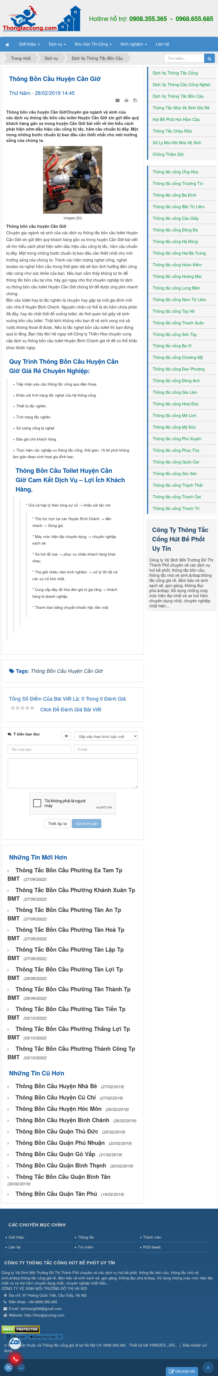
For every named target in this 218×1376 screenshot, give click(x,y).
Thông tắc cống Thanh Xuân (178, 323)
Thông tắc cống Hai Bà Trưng (179, 253)
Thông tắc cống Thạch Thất (178, 485)
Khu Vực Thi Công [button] (92, 44)
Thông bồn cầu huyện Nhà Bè (56, 1086)
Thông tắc (86, 1237)
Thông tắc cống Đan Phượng (179, 369)
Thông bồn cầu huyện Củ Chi (56, 1097)
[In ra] (127, 99)
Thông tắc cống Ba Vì (172, 345)
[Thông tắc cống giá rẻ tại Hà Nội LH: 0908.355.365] (42, 18)
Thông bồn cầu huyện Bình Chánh (62, 1120)
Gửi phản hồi (185, 1371)
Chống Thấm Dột (168, 154)
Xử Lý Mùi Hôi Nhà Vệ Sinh (177, 142)
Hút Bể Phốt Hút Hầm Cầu (176, 119)
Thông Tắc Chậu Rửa (172, 131)
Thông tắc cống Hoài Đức (176, 404)
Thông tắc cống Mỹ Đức (174, 427)
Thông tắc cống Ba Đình (174, 195)
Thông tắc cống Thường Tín (178, 183)
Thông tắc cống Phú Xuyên (177, 438)
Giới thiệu (16, 1237)
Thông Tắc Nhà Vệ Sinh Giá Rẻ (181, 107)
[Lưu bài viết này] (135, 99)
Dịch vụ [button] (56, 44)
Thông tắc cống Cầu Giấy (176, 218)
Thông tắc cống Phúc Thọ (176, 450)
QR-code (18, 1336)
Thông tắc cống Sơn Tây (175, 334)
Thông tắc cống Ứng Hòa (175, 172)
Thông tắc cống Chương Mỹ (178, 357)
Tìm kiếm (85, 1247)
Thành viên (152, 1237)
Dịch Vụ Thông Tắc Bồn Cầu (178, 96)
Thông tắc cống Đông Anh (176, 380)
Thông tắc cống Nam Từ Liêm (179, 299)
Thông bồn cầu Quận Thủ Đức (57, 1131)
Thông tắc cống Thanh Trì (176, 508)
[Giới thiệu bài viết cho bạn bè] (118, 99)
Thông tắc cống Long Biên (176, 288)
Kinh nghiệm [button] (132, 44)
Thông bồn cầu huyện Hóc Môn (59, 1108)
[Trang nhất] (7, 44)
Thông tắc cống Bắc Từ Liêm (179, 206)
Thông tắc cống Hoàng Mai (177, 276)
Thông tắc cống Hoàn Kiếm (177, 264)
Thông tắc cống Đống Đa (175, 230)
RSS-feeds (152, 1247)
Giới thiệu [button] (28, 44)
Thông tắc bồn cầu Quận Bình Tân (63, 1176)
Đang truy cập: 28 (47, 1336)
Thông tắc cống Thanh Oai (177, 496)
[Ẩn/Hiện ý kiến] (66, 735)
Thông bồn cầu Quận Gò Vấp (55, 1154)
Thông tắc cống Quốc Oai (176, 462)
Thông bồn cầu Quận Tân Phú (56, 1193)
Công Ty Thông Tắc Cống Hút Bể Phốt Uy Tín (180, 539)
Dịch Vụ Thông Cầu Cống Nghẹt (181, 84)
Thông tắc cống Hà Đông (175, 241)
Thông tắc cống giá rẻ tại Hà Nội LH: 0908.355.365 (83, 1345)
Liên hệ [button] (162, 44)
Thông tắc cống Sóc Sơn (175, 473)
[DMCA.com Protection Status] (20, 1329)
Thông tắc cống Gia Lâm (175, 392)
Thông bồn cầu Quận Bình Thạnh (61, 1165)
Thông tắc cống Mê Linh (174, 415)
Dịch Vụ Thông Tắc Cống (175, 73)
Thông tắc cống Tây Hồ (174, 311)
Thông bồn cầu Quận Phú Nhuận (60, 1142)
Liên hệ (14, 1247)
